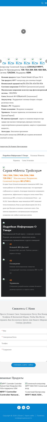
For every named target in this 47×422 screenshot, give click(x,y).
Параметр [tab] (16, 160)
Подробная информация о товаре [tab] (15, 155)
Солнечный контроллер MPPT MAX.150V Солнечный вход (35, 393)
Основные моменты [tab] (37, 155)
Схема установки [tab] (28, 160)
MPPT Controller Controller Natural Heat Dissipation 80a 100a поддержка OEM (10, 393)
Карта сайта (29, 416)
